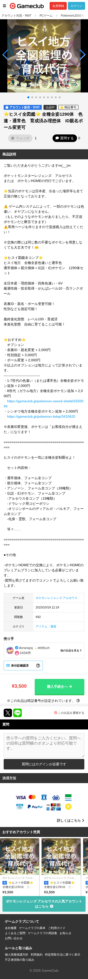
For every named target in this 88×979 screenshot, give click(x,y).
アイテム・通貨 (46, 626)
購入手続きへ (57, 686)
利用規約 (37, 954)
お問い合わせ (13, 938)
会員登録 (58, 6)
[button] (5, 54)
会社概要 (11, 928)
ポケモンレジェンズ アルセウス (56, 598)
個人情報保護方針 (16, 954)
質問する (67, 138)
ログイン (76, 6)
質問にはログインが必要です (44, 764)
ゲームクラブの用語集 (42, 933)
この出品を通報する (71, 713)
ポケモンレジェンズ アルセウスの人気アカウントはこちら (44, 903)
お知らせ (65, 933)
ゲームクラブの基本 (32, 928)
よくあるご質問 (15, 933)
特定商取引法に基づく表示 (62, 954)
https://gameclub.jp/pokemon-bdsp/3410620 (41, 416)
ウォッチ (23, 138)
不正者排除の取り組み (19, 959)
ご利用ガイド (57, 928)
